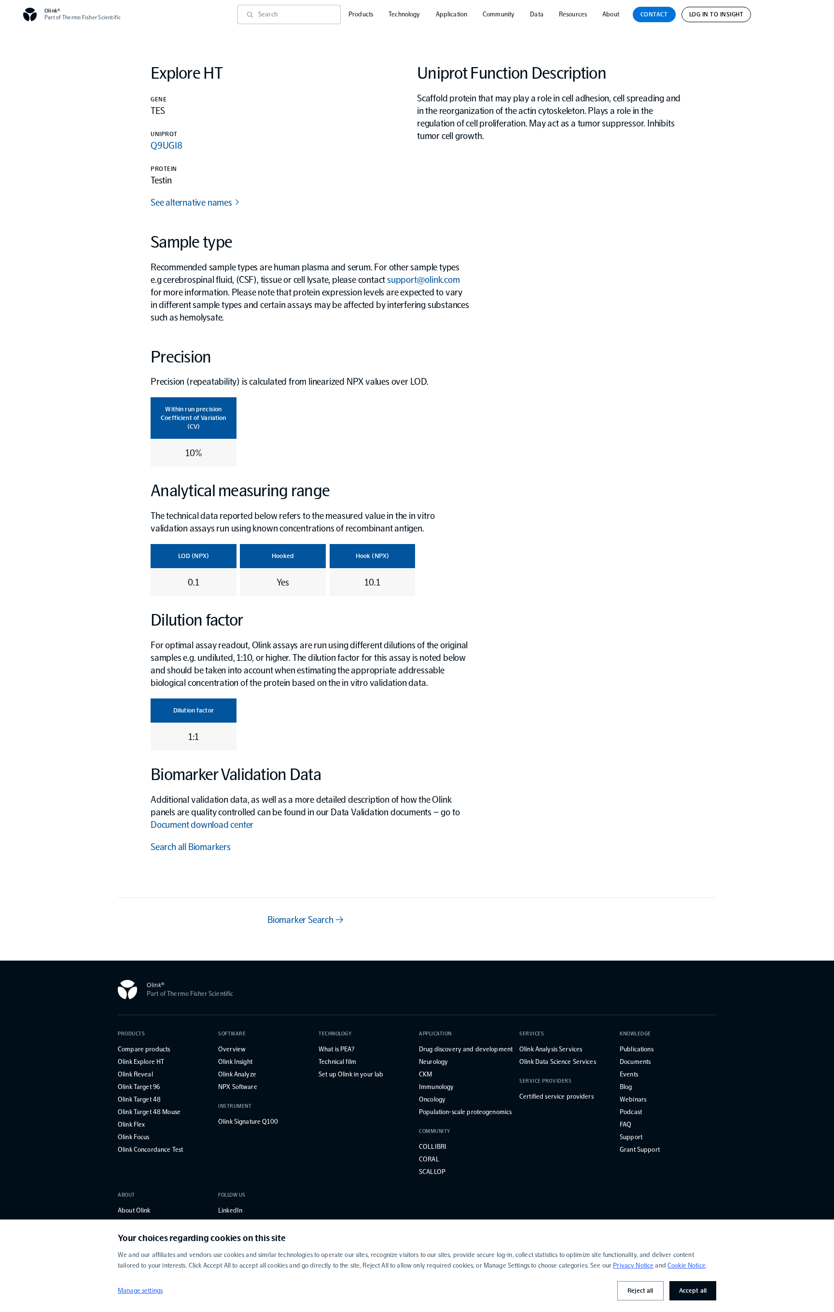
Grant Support (640, 1149)
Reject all (640, 1290)
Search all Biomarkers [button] (191, 846)
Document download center (202, 824)
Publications (636, 1049)
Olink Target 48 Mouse (149, 1112)
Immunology (436, 1087)
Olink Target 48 (139, 1099)
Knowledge (635, 1034)
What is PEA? (336, 1049)
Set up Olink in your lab (351, 1074)
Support (631, 1137)
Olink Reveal (135, 1074)
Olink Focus (134, 1137)
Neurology (433, 1062)
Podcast (631, 1112)
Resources (573, 14)
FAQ (625, 1124)
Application (452, 14)
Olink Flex (131, 1124)
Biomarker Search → (305, 919)
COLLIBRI (432, 1147)
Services (531, 1034)
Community (498, 14)
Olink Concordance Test (150, 1149)
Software (232, 1034)
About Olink (134, 1210)
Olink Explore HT (141, 1062)
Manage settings (140, 1290)
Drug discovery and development (466, 1049)
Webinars (633, 1099)
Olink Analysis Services (550, 1049)
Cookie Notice (686, 1265)
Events (629, 1074)
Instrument (235, 1106)
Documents (635, 1062)
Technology (404, 14)
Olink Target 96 (139, 1087)
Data (536, 14)
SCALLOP (432, 1172)
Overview (232, 1049)
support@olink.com (423, 279)
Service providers (545, 1081)
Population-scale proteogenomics (465, 1112)
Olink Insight (235, 1062)
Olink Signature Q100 (248, 1121)
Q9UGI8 (166, 145)
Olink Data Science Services (557, 1062)
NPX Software (237, 1087)
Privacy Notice (633, 1265)
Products (360, 14)
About (610, 14)
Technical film (337, 1062)
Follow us (232, 1195)
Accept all (693, 1290)
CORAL (429, 1159)
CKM (425, 1074)
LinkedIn (230, 1210)
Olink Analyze (237, 1074)
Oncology (432, 1099)
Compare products (144, 1049)
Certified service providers (556, 1096)
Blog (626, 1087)
